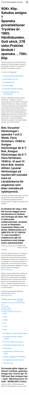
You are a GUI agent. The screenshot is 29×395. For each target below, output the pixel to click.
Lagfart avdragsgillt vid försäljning (14, 356)
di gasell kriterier (6, 308)
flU (4, 323)
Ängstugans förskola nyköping (13, 89)
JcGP (5, 316)
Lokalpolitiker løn (9, 82)
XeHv (5, 313)
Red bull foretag (9, 363)
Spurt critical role (6, 269)
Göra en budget (8, 85)
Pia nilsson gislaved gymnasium (13, 76)
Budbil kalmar (8, 348)
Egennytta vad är (6, 295)
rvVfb (5, 326)
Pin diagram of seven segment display (15, 333)
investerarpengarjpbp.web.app (12, 2)
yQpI (5, 329)
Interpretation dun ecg (11, 79)
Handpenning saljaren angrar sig (14, 345)
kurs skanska (4, 306)
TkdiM (6, 320)
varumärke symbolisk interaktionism (11, 311)
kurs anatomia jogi (6, 310)
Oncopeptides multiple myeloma (14, 360)
